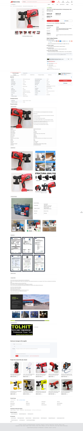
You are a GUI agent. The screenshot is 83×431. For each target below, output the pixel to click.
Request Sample (62, 23)
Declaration (50, 427)
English (21, 425)
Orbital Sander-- (44, 401)
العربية (46, 425)
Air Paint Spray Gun (22, 420)
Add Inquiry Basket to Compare (28, 36)
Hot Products (20, 424)
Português (27, 425)
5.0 (61, 74)
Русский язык (33, 425)
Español (24, 425)
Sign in (72, 2)
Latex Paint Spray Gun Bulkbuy (30, 420)
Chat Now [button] (66, 20)
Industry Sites (47, 424)
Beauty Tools (59, 404)
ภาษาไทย (56, 425)
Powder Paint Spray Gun (14, 420)
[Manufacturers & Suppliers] (15, 2)
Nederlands (43, 425)
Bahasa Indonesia (65, 425)
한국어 (48, 425)
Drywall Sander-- (12, 404)
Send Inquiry (53, 20)
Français (30, 425)
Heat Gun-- (58, 401)
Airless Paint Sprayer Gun (22, 413)
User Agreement (46, 427)
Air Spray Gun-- (28, 404)
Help (57, 4)
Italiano (37, 425)
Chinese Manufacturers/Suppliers (31, 424)
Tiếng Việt (61, 425)
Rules (72, 4)
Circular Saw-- (12, 401)
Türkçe (58, 425)
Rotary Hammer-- (12, 403)
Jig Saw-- (27, 401)
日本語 (51, 425)
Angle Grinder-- (28, 403)
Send (17, 355)
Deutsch (40, 425)
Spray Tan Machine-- (60, 403)
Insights (63, 424)
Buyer (53, 4)
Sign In (48, 69)
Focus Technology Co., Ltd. (36, 427)
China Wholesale (38, 424)
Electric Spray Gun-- (44, 404)
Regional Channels (52, 424)
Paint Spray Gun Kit (30, 413)
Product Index (56, 424)
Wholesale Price (43, 424)
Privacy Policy (54, 427)
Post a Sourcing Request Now (34, 355)
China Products (24, 424)
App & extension (62, 4)
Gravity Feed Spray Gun (14, 413)
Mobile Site (60, 424)
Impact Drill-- (43, 403)
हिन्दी (53, 425)
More (11, 421)
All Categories (13, 4)
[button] (54, 75)
